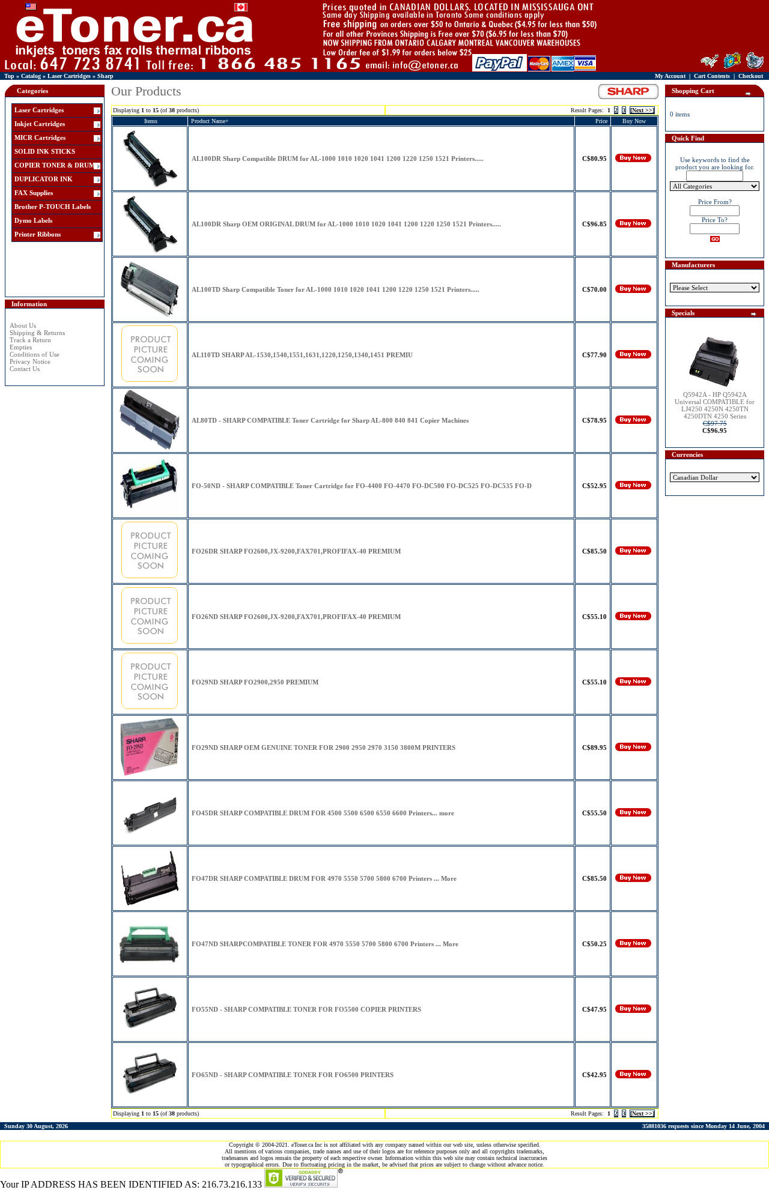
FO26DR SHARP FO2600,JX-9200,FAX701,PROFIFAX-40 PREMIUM (296, 551)
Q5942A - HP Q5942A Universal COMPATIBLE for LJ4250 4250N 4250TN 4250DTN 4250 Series (715, 405)
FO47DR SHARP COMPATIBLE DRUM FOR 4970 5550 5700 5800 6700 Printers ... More (324, 878)
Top (9, 76)
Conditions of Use (34, 354)
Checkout (750, 76)
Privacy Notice (30, 361)
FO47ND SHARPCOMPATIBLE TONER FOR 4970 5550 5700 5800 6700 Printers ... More (325, 943)
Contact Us (25, 368)
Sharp (105, 76)
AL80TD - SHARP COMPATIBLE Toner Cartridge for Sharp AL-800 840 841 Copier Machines (330, 420)
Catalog (31, 76)
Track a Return (30, 339)
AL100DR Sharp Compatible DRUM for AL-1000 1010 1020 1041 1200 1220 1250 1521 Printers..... (338, 158)
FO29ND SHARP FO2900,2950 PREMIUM (255, 682)
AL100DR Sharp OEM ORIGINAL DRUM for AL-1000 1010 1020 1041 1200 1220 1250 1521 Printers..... (346, 224)
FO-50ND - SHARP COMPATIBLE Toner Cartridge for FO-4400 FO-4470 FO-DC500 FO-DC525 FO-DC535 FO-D (362, 485)
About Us (23, 325)
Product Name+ (210, 121)
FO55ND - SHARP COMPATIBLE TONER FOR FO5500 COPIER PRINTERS (306, 1009)
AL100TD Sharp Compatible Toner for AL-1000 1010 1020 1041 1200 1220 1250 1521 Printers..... (335, 289)
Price (601, 121)
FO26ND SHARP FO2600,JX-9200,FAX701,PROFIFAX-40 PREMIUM (296, 616)
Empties (21, 347)
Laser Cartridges (69, 76)
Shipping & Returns (37, 332)
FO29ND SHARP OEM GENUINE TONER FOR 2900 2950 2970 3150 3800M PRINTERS (323, 747)
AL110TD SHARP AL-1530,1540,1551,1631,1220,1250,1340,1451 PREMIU (302, 354)
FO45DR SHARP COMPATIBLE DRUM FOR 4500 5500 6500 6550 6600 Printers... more (323, 813)
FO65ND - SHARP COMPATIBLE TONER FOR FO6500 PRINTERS (293, 1074)
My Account (670, 76)
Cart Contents (712, 76)
